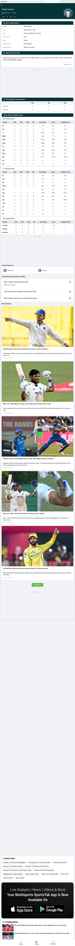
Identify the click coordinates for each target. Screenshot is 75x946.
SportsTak (4, 1)
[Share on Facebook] (7, 16)
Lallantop (31, 1)
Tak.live (42, 1)
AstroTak (37, 1)
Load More (36, 585)
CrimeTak (26, 1)
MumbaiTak (20, 1)
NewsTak (10, 1)
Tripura (19, 59)
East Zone (14, 59)
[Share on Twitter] (3, 16)
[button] (37, 327)
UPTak (14, 1)
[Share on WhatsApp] (10, 16)
